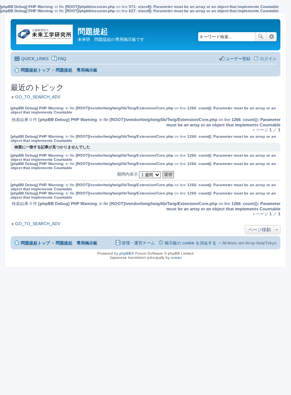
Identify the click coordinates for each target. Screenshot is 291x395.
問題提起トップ (35, 243)
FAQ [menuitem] (62, 58)
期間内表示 (128, 174)
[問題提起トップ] (45, 32)
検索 (260, 36)
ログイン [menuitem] (268, 58)
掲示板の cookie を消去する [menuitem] (190, 243)
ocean (176, 257)
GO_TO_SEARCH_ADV (37, 97)
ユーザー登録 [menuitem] (237, 58)
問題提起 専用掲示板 (76, 243)
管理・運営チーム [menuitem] (138, 243)
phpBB (125, 253)
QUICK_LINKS (34, 58)
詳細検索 (271, 36)
